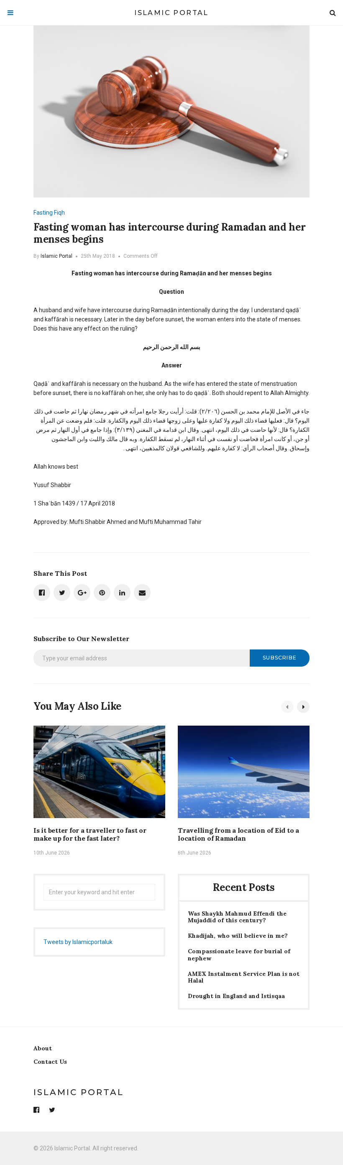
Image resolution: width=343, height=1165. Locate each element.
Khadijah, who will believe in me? (238, 935)
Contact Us (50, 1061)
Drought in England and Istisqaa (236, 996)
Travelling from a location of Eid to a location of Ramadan (238, 834)
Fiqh (59, 212)
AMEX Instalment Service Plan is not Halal (243, 977)
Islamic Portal (171, 13)
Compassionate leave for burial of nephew (239, 955)
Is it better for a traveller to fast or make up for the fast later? (89, 834)
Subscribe (280, 657)
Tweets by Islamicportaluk (78, 942)
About (42, 1048)
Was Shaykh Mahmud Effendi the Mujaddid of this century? (237, 917)
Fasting (43, 212)
